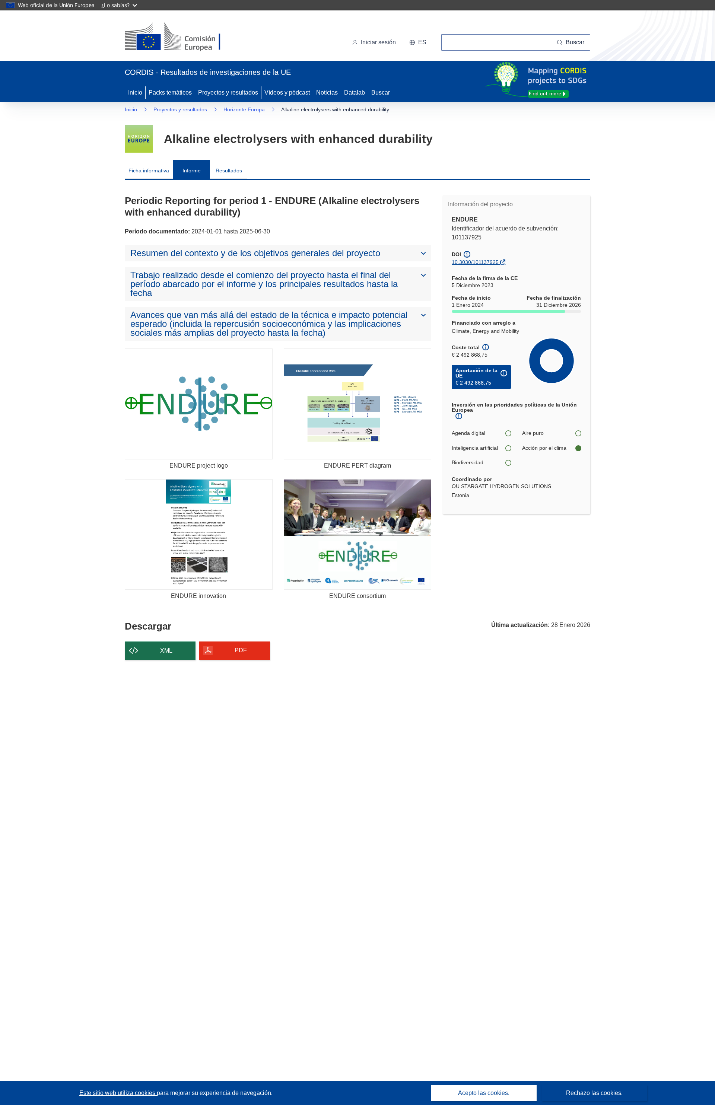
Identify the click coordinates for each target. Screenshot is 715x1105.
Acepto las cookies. (483, 1093)
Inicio (135, 92)
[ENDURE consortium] (358, 534)
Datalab (354, 92)
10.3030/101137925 (475, 262)
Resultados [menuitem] (229, 170)
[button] (417, 42)
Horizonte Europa (244, 109)
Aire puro (533, 433)
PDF (241, 650)
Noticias (327, 92)
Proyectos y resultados (228, 92)
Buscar (380, 92)
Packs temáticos (170, 92)
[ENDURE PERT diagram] (358, 403)
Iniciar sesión (378, 42)
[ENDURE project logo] (199, 403)
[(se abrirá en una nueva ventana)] (185, 37)
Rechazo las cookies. (594, 1093)
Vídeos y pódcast (287, 92)
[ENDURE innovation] (199, 534)
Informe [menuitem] (191, 170)
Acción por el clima (544, 448)
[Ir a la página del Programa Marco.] (139, 139)
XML (166, 650)
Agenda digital (468, 433)
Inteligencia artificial (475, 448)
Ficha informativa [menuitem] (148, 170)
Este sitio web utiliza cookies (118, 1093)
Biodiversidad (467, 462)
